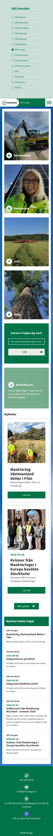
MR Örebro (20, 82)
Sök (25, 352)
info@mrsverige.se (26, 791)
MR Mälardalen (22, 28)
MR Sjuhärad (20, 38)
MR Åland (19, 76)
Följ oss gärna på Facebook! (26, 818)
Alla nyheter (23, 606)
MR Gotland (20, 17)
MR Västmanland (23, 66)
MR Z (17, 71)
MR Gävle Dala (21, 22)
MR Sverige (20, 49)
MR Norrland (21, 33)
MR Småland (20, 44)
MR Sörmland (21, 55)
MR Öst (18, 87)
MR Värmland (21, 60)
